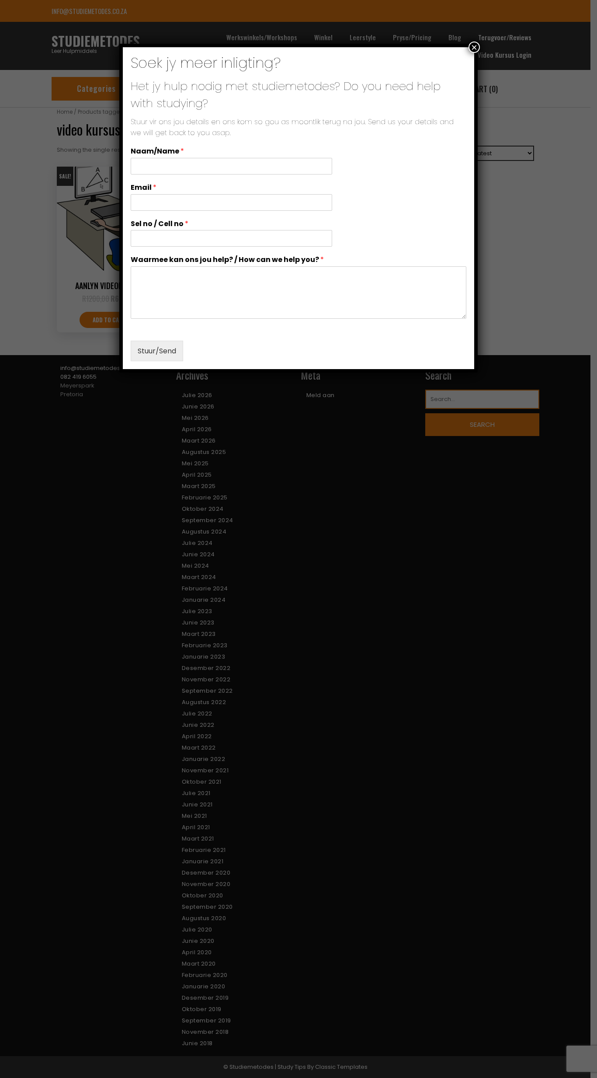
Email (143, 187)
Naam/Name (157, 151)
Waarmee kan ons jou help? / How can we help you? (227, 260)
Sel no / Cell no (159, 224)
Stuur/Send (157, 351)
